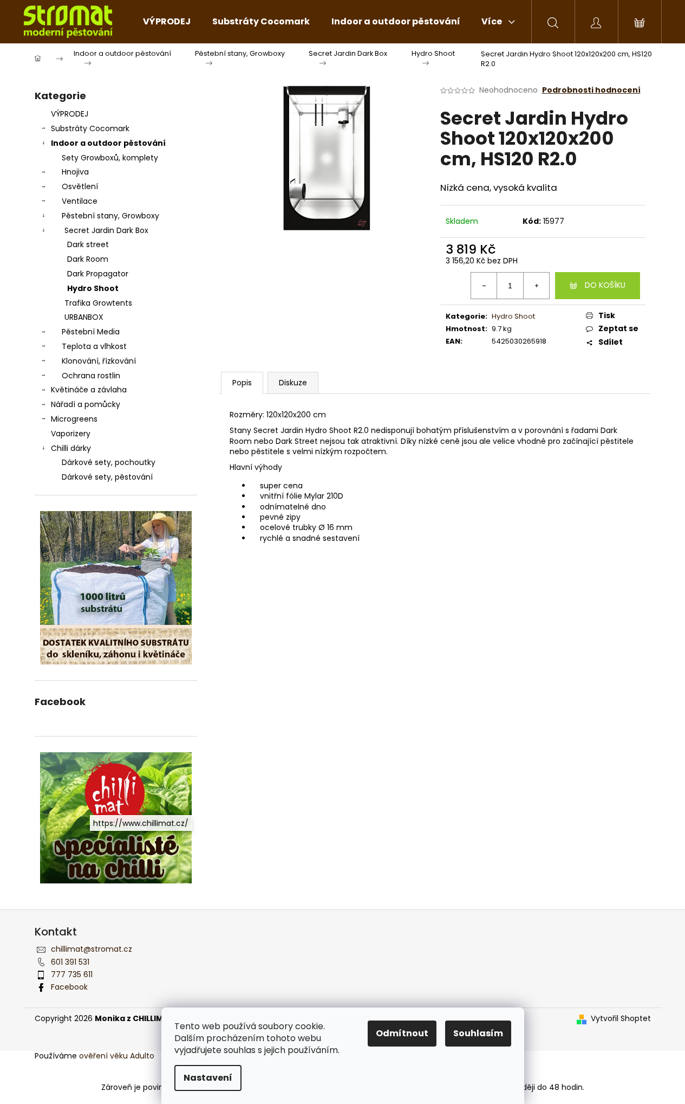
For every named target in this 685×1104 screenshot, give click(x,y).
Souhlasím (478, 1033)
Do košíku (605, 285)
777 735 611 (72, 974)
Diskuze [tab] (293, 382)
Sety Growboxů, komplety (110, 157)
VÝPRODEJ (69, 113)
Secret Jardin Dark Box (106, 230)
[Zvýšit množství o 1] (536, 286)
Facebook (69, 987)
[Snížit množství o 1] (484, 286)
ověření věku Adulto (116, 1055)
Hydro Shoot (93, 288)
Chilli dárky (71, 448)
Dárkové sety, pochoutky (108, 462)
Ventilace (79, 201)
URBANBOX (83, 317)
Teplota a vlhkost (94, 346)
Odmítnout (402, 1033)
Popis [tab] (242, 382)
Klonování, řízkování (99, 361)
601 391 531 (70, 962)
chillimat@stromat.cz (91, 949)
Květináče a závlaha (89, 389)
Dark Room (87, 259)
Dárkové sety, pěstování (107, 477)
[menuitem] (166, 21)
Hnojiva (75, 171)
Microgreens (74, 419)
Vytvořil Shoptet (621, 1018)
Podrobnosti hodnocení (591, 90)
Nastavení (208, 1077)
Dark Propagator (97, 273)
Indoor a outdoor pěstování (108, 143)
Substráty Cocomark (90, 128)
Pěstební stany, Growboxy (110, 215)
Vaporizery (70, 433)
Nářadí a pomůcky (85, 404)
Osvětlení (80, 186)
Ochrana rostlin (91, 375)
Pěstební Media (91, 331)
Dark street (88, 244)
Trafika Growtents (98, 303)
